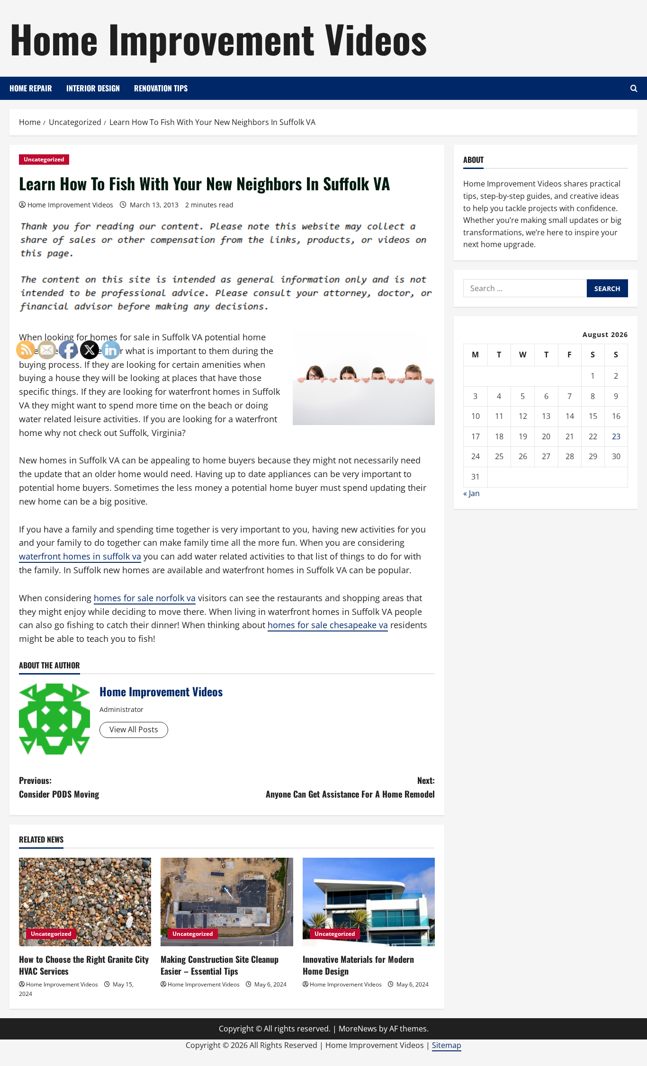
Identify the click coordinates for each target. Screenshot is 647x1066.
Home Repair (30, 88)
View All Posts (133, 729)
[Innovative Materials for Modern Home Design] (369, 902)
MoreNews (358, 1028)
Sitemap (446, 1045)
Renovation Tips (161, 88)
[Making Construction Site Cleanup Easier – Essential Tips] (227, 902)
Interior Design (93, 88)
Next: (350, 787)
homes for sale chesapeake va (328, 625)
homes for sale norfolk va (145, 598)
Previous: (59, 787)
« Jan (471, 493)
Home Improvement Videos (218, 37)
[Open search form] (634, 88)
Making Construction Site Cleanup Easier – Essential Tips (220, 965)
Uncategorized (44, 159)
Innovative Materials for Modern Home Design (358, 965)
